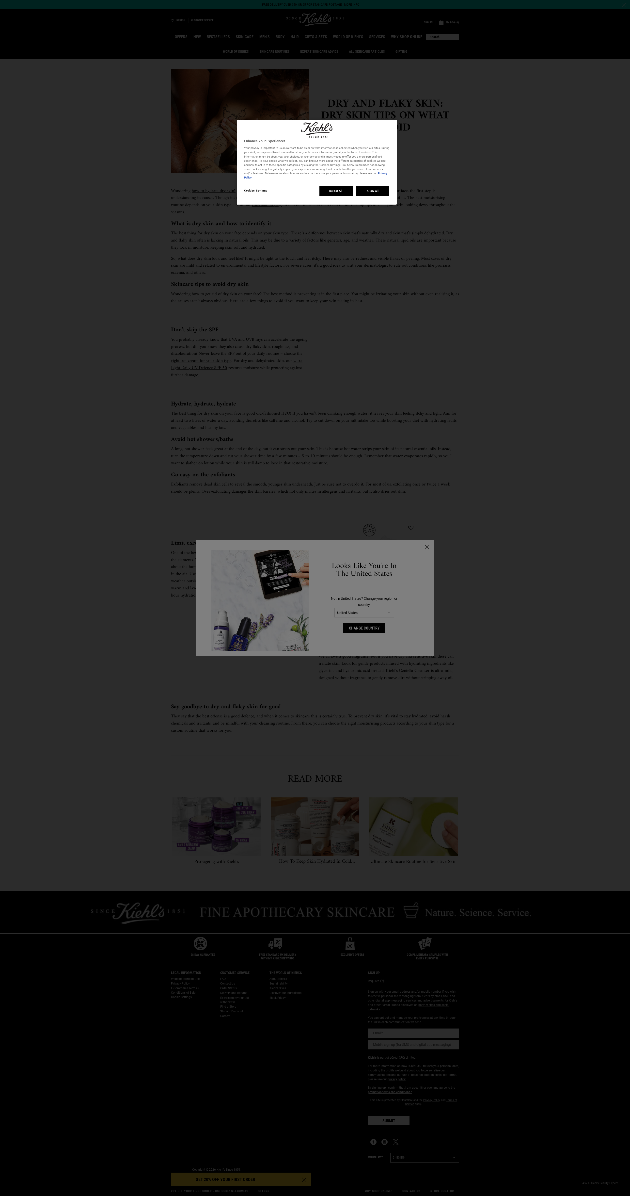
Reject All (336, 191)
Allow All (372, 191)
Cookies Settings (255, 190)
